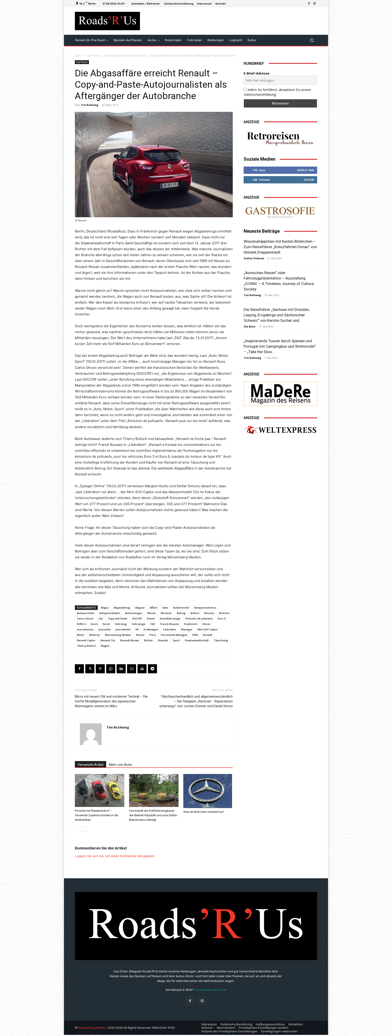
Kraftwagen (151, 629)
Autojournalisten (109, 613)
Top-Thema (92, 55)
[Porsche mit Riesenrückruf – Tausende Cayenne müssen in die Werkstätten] (99, 790)
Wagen (105, 645)
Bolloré (195, 613)
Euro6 (106, 624)
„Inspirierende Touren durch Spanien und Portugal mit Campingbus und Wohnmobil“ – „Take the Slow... (280, 346)
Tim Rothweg (89, 105)
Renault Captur (86, 640)
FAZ (152, 624)
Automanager (133, 613)
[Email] (131, 668)
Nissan (140, 635)
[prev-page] (78, 829)
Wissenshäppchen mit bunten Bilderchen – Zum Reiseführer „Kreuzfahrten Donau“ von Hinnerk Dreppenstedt (280, 247)
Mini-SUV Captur (208, 629)
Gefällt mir (305, 170)
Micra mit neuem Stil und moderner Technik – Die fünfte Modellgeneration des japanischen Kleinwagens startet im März (111, 701)
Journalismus (85, 629)
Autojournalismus (205, 607)
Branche (224, 613)
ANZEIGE (252, 122)
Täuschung (221, 640)
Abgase (140, 607)
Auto (165, 607)
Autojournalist (85, 613)
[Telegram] (152, 668)
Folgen (309, 179)
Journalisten (123, 629)
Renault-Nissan (129, 640)
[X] (89, 668)
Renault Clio (107, 640)
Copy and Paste (117, 618)
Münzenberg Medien (118, 635)
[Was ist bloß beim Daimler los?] (208, 791)
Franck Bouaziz (169, 624)
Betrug (181, 613)
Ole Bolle (249, 326)
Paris (152, 635)
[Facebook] (309, 3)
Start (78, 55)
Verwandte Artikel (90, 764)
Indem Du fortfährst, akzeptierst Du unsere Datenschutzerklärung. (277, 92)
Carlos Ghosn (85, 618)
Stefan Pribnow (254, 258)
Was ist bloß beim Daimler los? (203, 812)
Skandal (163, 640)
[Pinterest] (100, 668)
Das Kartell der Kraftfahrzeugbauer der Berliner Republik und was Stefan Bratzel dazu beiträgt (153, 815)
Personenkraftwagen (174, 635)
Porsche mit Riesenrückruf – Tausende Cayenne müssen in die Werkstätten (96, 815)
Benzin (151, 613)
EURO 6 (81, 624)
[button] (311, 40)
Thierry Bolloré (86, 645)
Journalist (104, 629)
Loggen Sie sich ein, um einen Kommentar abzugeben (114, 856)
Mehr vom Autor (120, 764)
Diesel (151, 618)
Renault (207, 635)
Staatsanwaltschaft (197, 640)
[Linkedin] (121, 668)
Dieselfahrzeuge (170, 618)
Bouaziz (209, 613)
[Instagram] (314, 3)
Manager (187, 629)
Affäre (153, 607)
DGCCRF (137, 618)
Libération (169, 629)
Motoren (94, 635)
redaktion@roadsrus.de (209, 989)
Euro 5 (221, 618)
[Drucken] (142, 668)
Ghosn (206, 624)
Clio (100, 618)
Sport (176, 640)
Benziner (166, 613)
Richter (148, 640)
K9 (137, 629)
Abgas (105, 607)
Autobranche (181, 607)
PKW (195, 635)
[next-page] (85, 829)
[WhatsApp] (110, 668)
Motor (80, 635)
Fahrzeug (121, 624)
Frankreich (190, 624)
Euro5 (94, 624)
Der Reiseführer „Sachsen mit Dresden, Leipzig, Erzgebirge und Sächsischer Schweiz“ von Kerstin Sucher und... (276, 315)
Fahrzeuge (138, 624)
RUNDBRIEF (254, 63)
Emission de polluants (199, 618)
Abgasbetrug (122, 607)
